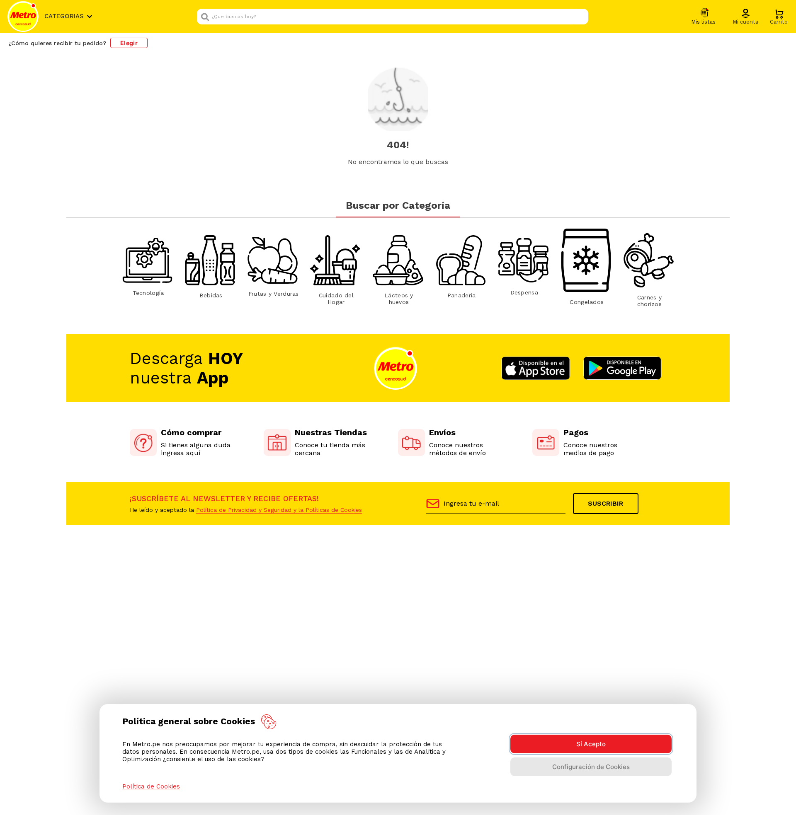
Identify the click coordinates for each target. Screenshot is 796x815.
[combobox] (392, 16)
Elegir (129, 42)
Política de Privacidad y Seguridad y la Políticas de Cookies (279, 509)
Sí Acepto (591, 744)
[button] (745, 17)
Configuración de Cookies (591, 767)
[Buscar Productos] (580, 16)
